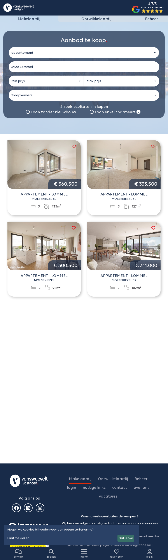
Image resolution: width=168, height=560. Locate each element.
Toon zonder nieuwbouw (53, 112)
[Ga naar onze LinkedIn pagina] (28, 507)
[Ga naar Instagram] (40, 507)
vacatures (108, 496)
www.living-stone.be (136, 545)
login (71, 487)
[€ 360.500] (44, 164)
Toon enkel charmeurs (115, 112)
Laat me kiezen (18, 538)
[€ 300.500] (44, 245)
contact (119, 487)
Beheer (151, 18)
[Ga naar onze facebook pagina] (16, 507)
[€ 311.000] (124, 245)
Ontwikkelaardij (96, 18)
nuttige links (94, 487)
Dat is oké (126, 538)
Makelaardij (29, 18)
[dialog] (71, 535)
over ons (141, 487)
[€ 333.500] (124, 164)
